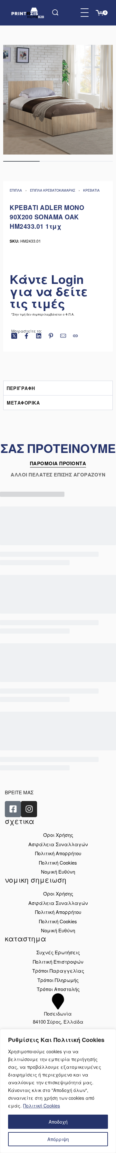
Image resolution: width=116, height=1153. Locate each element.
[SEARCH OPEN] (55, 12)
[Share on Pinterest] (51, 336)
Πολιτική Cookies (41, 1105)
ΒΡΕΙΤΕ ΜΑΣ (19, 792)
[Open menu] (84, 12)
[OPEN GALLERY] (58, 100)
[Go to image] (21, 161)
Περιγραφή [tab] (21, 388)
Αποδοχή (58, 1121)
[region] (58, 1091)
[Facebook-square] (13, 809)
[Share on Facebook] (26, 336)
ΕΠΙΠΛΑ (16, 190)
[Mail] (63, 336)
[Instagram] (29, 809)
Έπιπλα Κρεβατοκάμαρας (52, 190)
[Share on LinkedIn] (39, 336)
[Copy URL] (75, 336)
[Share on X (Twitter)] (14, 336)
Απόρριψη (58, 1139)
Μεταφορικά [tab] (23, 402)
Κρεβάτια (91, 190)
